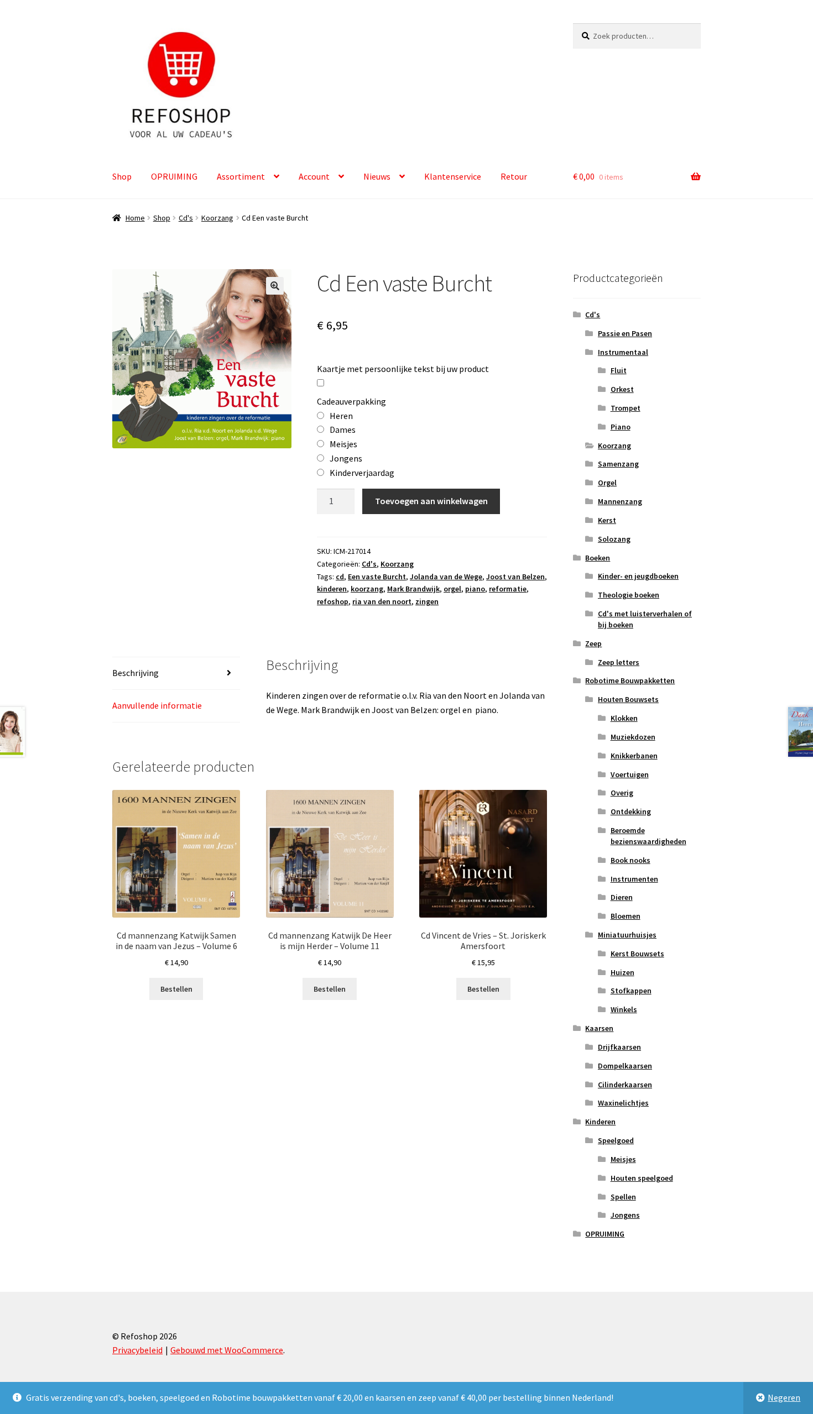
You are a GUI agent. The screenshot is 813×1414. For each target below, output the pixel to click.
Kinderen (600, 1122)
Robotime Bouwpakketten (630, 680)
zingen (427, 601)
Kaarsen (599, 1028)
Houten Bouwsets (628, 699)
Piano (620, 427)
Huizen (622, 972)
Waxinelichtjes (623, 1103)
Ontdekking (631, 811)
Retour (514, 176)
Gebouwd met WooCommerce (226, 1349)
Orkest (622, 389)
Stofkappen (631, 991)
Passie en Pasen (625, 333)
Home (135, 218)
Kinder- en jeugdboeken (638, 576)
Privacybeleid (137, 1349)
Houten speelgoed (642, 1178)
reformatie (508, 589)
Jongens (625, 1215)
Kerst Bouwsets (637, 954)
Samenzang (618, 464)
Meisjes (623, 1159)
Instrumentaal (623, 352)
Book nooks (630, 860)
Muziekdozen (633, 737)
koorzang (367, 589)
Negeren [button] (784, 1397)
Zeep (593, 643)
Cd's (186, 218)
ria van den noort (381, 601)
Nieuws (376, 176)
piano (475, 589)
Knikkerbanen (634, 756)
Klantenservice (452, 176)
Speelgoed (616, 1140)
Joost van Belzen (515, 577)
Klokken (624, 718)
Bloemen (625, 916)
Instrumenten (634, 879)
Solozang (614, 539)
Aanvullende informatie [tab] (157, 705)
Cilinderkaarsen (625, 1085)
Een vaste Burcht (377, 577)
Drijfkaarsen (619, 1047)
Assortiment (241, 176)
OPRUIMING (174, 176)
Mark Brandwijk (413, 589)
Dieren (622, 897)
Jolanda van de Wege (446, 577)
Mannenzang (620, 501)
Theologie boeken (628, 595)
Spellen (623, 1197)
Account (314, 176)
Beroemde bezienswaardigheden (648, 835)
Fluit (619, 370)
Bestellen (176, 989)
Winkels (624, 1009)
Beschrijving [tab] (135, 672)
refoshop (332, 601)
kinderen (332, 589)
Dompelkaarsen (625, 1066)
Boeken (597, 558)
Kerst (607, 520)
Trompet (625, 408)
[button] (275, 286)
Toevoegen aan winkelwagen (431, 500)
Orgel (607, 483)
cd (340, 577)
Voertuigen (630, 774)
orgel (452, 589)
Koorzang (217, 218)
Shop (122, 176)
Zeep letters (618, 662)
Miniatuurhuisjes (627, 935)
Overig (622, 793)
